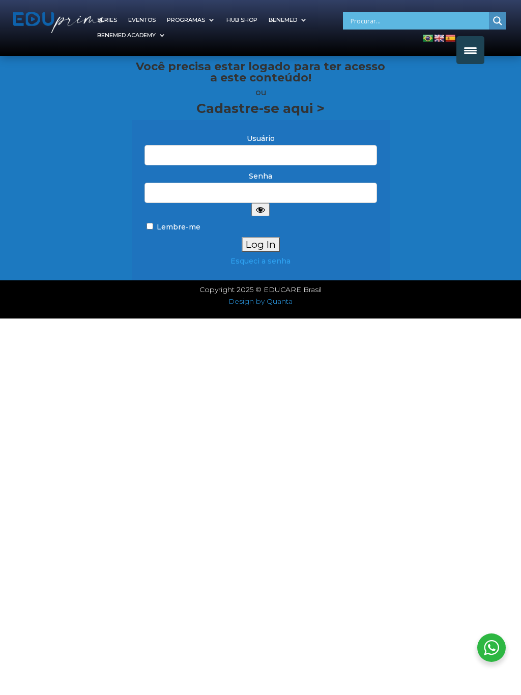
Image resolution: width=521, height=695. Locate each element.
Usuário (261, 138)
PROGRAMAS (186, 19)
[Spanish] (450, 38)
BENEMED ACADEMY (126, 35)
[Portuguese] (428, 38)
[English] (439, 38)
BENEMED (283, 19)
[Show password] (260, 209)
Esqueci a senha (260, 261)
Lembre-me (177, 226)
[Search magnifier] (497, 21)
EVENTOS (142, 19)
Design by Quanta (260, 301)
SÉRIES (107, 19)
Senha (260, 176)
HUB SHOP (241, 19)
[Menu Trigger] (470, 50)
